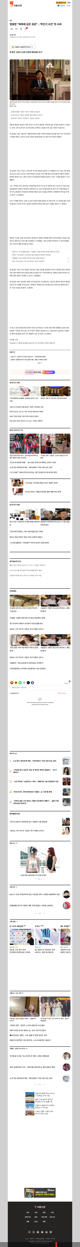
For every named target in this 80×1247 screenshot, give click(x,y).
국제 (52, 1212)
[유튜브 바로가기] (38, 1232)
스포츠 (36, 1221)
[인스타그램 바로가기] (42, 1232)
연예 (44, 1221)
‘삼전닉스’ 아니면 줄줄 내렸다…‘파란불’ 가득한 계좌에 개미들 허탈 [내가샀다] (35, 252)
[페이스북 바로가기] (29, 1232)
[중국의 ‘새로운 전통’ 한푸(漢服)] (66, 905)
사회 (36, 1212)
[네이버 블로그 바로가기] (50, 1232)
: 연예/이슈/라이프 (18, 1049)
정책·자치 (28, 1217)
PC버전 (53, 1239)
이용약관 (32, 1239)
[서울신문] (16, 4)
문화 (36, 1217)
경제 (44, 1212)
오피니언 (12, 887)
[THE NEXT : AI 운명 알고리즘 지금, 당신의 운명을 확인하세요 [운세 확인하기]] (40, 372)
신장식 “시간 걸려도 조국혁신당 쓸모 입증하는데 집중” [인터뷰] (31, 255)
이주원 (11, 35)
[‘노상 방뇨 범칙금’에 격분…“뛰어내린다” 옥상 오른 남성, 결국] (66, 1078)
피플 (27, 1221)
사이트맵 (47, 1239)
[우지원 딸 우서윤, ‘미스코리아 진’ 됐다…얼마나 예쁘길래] (66, 1056)
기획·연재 (12, 921)
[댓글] (26, 29)
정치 (11, 20)
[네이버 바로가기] (46, 1232)
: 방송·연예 (15, 993)
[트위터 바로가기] (33, 1232)
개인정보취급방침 (40, 1239)
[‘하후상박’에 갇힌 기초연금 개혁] (66, 894)
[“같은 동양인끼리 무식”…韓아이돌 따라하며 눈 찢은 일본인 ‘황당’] (66, 1067)
